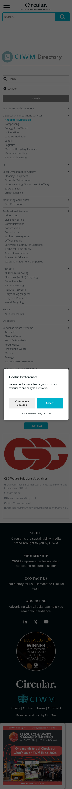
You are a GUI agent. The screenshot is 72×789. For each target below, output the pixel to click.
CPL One (47, 413)
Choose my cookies (22, 403)
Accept (50, 403)
